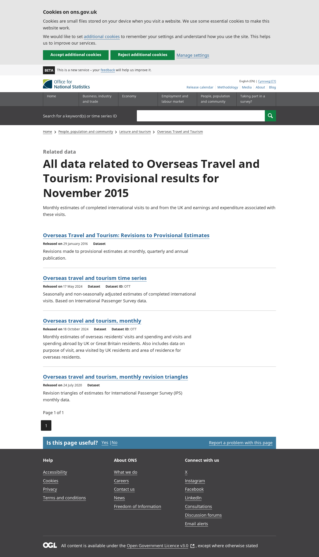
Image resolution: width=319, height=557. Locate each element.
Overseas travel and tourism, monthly (92, 320)
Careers (121, 480)
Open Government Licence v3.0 (157, 545)
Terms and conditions (64, 498)
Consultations (198, 506)
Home (51, 96)
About (260, 87)
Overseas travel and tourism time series (95, 277)
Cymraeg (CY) (267, 81)
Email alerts (196, 523)
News (119, 498)
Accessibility (55, 472)
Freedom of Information (137, 506)
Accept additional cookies (75, 54)
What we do (125, 472)
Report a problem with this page (241, 442)
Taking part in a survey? (252, 98)
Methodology (227, 87)
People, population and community (85, 131)
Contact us (124, 489)
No (114, 442)
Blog (272, 87)
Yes (105, 442)
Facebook (194, 489)
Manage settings (193, 55)
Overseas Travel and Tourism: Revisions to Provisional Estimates (126, 235)
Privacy (50, 489)
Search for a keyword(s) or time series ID (80, 116)
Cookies (50, 480)
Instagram (195, 480)
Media (247, 87)
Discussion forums (203, 515)
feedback (108, 70)
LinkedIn (193, 498)
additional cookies (102, 36)
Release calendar (200, 87)
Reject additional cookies (142, 54)
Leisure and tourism (135, 131)
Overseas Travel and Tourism (180, 131)
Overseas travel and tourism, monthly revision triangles (115, 376)
